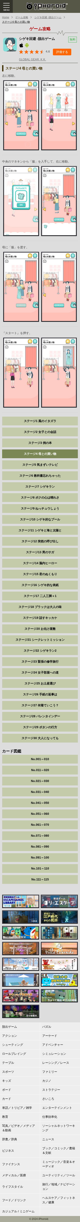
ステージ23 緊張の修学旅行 (40, 661)
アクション (9, 1035)
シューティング (12, 1044)
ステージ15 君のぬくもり (40, 574)
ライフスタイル (12, 1186)
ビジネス (8, 1150)
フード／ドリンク (14, 1200)
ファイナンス (11, 1164)
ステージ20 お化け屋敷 (40, 628)
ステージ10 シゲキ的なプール (40, 519)
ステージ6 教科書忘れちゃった (40, 475)
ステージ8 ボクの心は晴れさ (40, 497)
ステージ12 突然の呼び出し (40, 541)
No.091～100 (40, 857)
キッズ (6, 1080)
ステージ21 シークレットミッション (40, 639)
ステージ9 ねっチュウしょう (40, 508)
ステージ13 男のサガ (40, 552)
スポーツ (8, 1071)
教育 (5, 1116)
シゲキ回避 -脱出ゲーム (47, 17)
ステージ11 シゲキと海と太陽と (40, 530)
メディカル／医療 (14, 1175)
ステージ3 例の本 (40, 443)
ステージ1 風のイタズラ (40, 421)
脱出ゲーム (9, 1026)
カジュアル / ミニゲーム (18, 1211)
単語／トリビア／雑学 (17, 1107)
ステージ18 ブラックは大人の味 (40, 607)
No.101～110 (40, 868)
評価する (62, 52)
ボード (6, 1089)
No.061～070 (40, 824)
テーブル (8, 1062)
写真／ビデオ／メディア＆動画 (18, 1128)
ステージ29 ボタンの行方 (40, 727)
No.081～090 (40, 846)
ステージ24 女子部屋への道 (40, 672)
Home (5, 17)
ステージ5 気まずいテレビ (40, 464)
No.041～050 (40, 803)
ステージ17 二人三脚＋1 (40, 596)
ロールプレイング (14, 1053)
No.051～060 (40, 813)
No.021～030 (40, 781)
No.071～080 (40, 835)
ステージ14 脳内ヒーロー (40, 563)
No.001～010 (40, 759)
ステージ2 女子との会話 (40, 432)
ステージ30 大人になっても (40, 738)
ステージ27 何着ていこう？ (40, 705)
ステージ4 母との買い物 (16, 21)
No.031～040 (40, 792)
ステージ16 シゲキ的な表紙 (40, 585)
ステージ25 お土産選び (40, 683)
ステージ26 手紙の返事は (40, 694)
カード (6, 1098)
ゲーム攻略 (21, 17)
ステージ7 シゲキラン (40, 486)
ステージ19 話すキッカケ (40, 617)
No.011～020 (40, 770)
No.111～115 (40, 879)
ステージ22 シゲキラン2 (40, 650)
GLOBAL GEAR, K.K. (32, 59)
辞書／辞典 (9, 1139)
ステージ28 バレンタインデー (40, 716)
